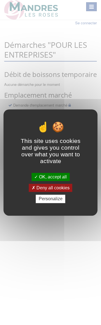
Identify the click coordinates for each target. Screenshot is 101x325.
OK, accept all (52, 177)
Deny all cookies (52, 187)
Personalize (51, 199)
